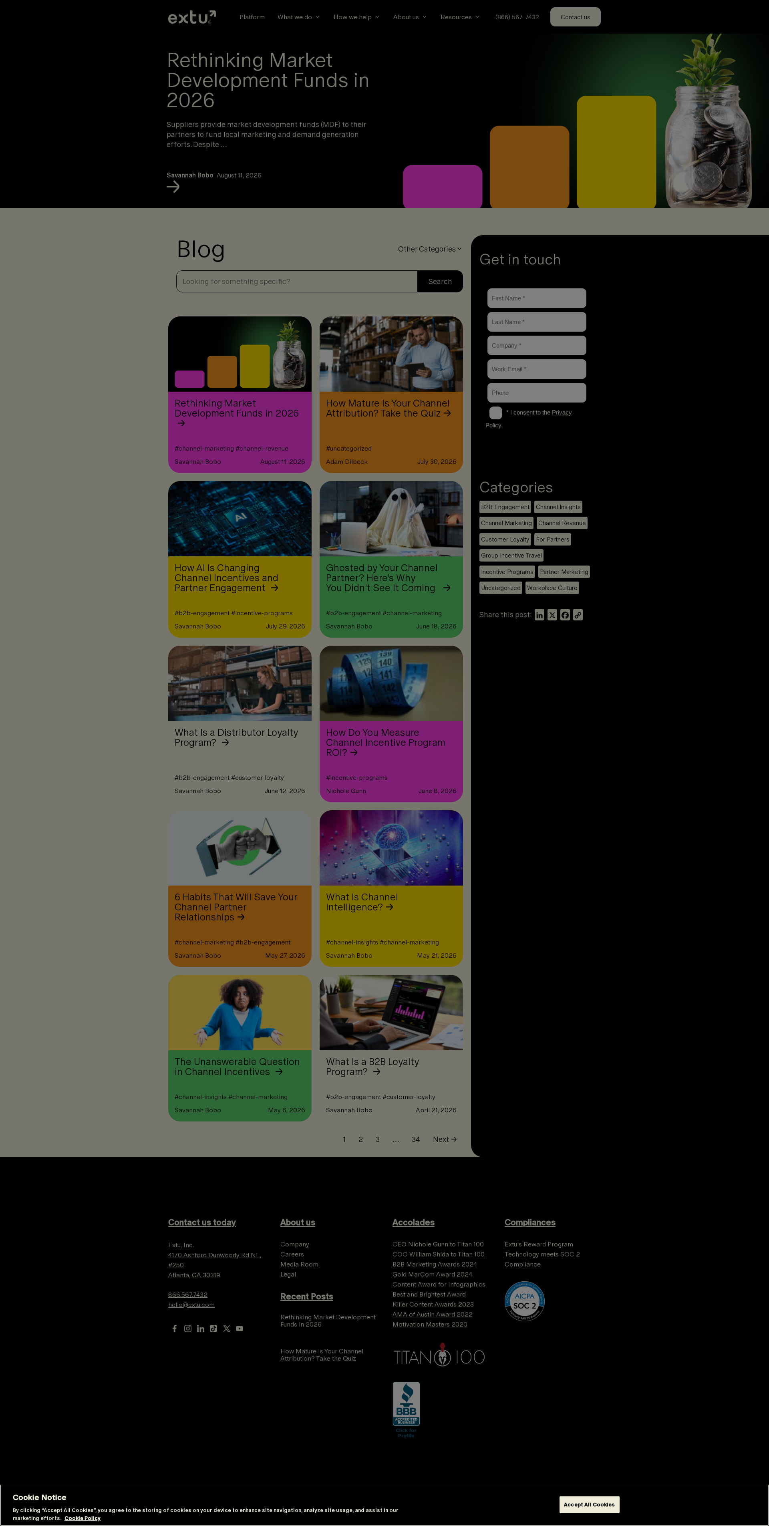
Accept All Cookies (589, 1504)
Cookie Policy (82, 1518)
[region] (384, 1505)
